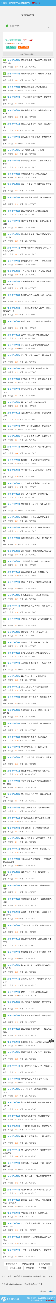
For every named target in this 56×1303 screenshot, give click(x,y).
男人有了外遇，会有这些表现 (33, 402)
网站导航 (30, 1268)
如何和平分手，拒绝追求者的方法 (35, 460)
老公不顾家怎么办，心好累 (32, 150)
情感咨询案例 (28, 1264)
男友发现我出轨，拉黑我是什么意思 (36, 838)
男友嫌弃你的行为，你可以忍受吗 (35, 528)
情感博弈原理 (15, 1268)
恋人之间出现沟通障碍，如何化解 (35, 483)
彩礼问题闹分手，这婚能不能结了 (35, 828)
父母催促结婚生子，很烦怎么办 (34, 1213)
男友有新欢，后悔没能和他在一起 (35, 771)
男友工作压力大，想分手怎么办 (34, 369)
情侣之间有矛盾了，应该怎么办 (34, 737)
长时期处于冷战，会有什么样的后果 (36, 1042)
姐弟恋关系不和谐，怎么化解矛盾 (35, 1116)
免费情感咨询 (11, 1264)
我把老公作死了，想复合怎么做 (34, 632)
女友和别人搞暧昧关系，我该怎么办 (36, 1126)
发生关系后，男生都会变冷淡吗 (34, 1079)
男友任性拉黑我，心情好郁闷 (33, 676)
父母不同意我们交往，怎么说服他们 (36, 561)
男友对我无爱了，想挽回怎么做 (34, 211)
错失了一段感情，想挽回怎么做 (34, 992)
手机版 (43, 1291)
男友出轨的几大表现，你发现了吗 (35, 849)
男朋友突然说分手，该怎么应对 (34, 747)
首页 (5, 3)
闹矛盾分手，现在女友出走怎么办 (35, 345)
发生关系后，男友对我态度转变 (34, 687)
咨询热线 (42, 1268)
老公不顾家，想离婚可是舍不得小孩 (36, 551)
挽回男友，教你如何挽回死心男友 (35, 517)
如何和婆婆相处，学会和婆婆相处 (35, 595)
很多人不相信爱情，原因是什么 (34, 494)
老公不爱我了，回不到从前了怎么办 (36, 1190)
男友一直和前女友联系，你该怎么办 (36, 426)
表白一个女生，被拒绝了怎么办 (34, 642)
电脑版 (51, 1291)
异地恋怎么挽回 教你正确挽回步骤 (35, 818)
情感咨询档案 (28, 15)
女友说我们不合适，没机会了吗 (34, 572)
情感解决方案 (44, 1264)
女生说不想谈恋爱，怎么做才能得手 (36, 271)
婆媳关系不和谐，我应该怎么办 (34, 174)
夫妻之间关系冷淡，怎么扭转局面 (35, 808)
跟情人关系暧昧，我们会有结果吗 (35, 653)
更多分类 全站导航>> (28, 54)
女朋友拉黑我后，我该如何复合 (34, 87)
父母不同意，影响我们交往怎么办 (35, 335)
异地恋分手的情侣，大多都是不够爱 (36, 379)
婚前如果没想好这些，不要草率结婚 (36, 261)
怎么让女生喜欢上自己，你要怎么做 (36, 436)
